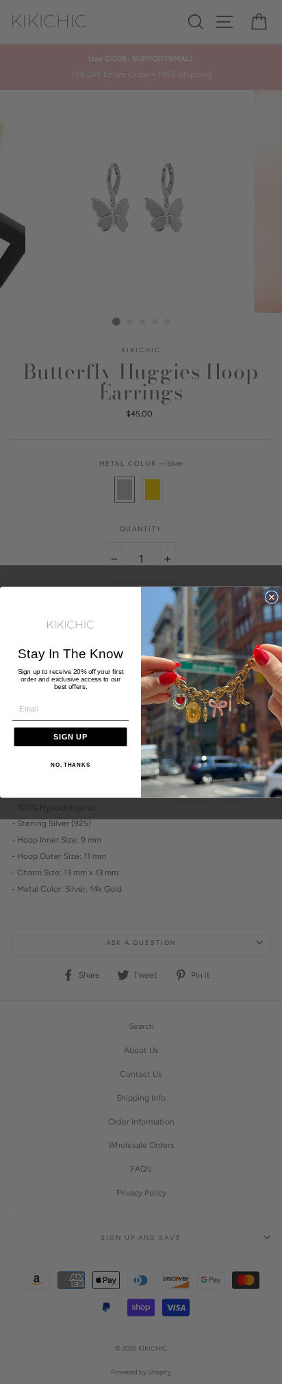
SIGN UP (70, 736)
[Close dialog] (271, 596)
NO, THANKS (70, 764)
